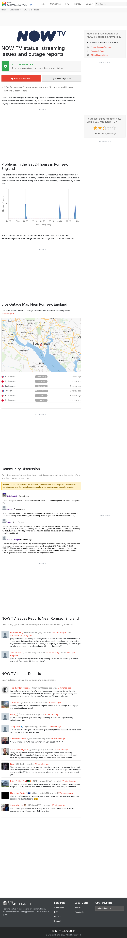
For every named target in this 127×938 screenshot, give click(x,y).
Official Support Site (99, 55)
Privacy (77, 4)
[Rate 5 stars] (114, 128)
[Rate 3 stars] (105, 128)
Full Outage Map (63, 78)
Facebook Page (97, 51)
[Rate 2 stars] (100, 128)
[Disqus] (41, 523)
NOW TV (26, 10)
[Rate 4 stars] (109, 128)
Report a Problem (22, 78)
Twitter (78, 907)
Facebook (79, 912)
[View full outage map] (41, 345)
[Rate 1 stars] (95, 128)
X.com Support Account (101, 47)
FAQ (67, 4)
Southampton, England (21, 635)
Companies (55, 4)
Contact (89, 4)
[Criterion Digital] (63, 931)
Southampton (7, 313)
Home (43, 4)
